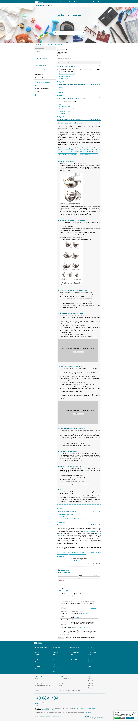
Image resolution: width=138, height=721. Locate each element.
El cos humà (38, 51)
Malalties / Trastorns (74, 650)
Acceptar (117, 717)
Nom (59, 575)
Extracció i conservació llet (41, 62)
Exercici (61, 92)
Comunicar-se (38, 666)
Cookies (41, 718)
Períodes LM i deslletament (41, 58)
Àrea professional (88, 1)
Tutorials (95, 1)
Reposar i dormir (38, 661)
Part (53, 671)
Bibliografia (67, 58)
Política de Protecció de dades (81, 627)
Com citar (71, 58)
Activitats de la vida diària (53, 1)
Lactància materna (50, 44)
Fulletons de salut (39, 683)
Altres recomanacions (84, 154)
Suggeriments (52, 718)
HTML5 (36, 705)
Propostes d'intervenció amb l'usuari (43, 685)
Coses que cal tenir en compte (42, 95)
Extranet (58, 718)
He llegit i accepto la (75, 627)
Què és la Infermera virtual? (65, 678)
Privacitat (37, 718)
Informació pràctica (59, 44)
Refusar (122, 717)
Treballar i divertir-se (39, 668)
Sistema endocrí (63, 78)
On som (60, 685)
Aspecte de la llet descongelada (89, 153)
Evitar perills (37, 664)
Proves (71, 654)
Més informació (130, 717)
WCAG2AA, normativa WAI (40, 703)
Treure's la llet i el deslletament (43, 88)
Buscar (90, 688)
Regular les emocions (92, 652)
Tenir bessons (63, 516)
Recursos (81, 1)
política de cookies (127, 715)
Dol (53, 659)
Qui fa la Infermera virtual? (64, 681)
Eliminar (37, 659)
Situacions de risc (74, 659)
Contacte (90, 685)
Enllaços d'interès (60, 58)
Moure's (37, 657)
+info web (73, 605)
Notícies (89, 666)
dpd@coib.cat (74, 619)
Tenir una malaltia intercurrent (77, 554)
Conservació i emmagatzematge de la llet (78, 151)
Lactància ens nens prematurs (67, 514)
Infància (54, 650)
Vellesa (54, 657)
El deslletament (39, 91)
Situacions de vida (64, 1)
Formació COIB (38, 690)
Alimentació (62, 90)
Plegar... (60, 508)
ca (101, 1)
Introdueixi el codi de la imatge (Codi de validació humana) (73, 594)
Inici (35, 44)
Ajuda (90, 678)
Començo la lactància (40, 86)
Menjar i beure (38, 654)
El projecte (61, 676)
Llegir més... (61, 82)
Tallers (89, 654)
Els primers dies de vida (65, 106)
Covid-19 (90, 664)
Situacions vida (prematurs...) (42, 65)
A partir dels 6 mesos (64, 111)
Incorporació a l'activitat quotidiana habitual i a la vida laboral (75, 519)
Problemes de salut (73, 1)
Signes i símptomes (74, 652)
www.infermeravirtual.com (77, 625)
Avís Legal (46, 718)
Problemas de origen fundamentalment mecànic (73, 552)
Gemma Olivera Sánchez (62, 52)
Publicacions (61, 683)
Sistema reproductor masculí (66, 74)
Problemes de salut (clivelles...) (42, 69)
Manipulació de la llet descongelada (67, 154)
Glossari (90, 661)
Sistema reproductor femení (66, 76)
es (103, 1)
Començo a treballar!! (40, 92)
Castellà (94, 676)
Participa (37, 688)
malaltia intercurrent (89, 531)
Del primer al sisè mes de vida (67, 109)
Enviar (61, 637)
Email (89, 575)
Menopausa (55, 661)
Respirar (37, 652)
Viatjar (54, 664)
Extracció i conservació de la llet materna (44, 89)
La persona (37, 650)
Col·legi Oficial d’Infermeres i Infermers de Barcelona (52, 716)
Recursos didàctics (92, 650)
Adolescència (56, 652)
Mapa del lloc (91, 680)
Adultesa (55, 654)
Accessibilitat (61, 688)
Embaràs (55, 666)
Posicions (61, 87)
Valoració (60, 588)
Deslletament (62, 113)
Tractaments (73, 657)
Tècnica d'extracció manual (85, 148)
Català (89, 676)
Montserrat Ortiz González (62, 49)
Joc (88, 659)
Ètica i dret (90, 657)
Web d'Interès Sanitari (40, 702)
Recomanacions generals (41, 55)
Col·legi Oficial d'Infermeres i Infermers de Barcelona (70, 690)
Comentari (60, 580)
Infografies (37, 681)
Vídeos (36, 678)
